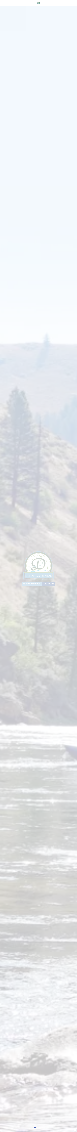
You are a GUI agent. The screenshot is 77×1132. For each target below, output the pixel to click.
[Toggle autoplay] (75, 1130)
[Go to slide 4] (42, 1127)
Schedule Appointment (31, 584)
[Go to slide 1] (34, 1127)
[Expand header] (3, 3)
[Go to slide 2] (37, 1127)
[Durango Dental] (38, 3)
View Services (49, 584)
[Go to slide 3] (39, 1127)
